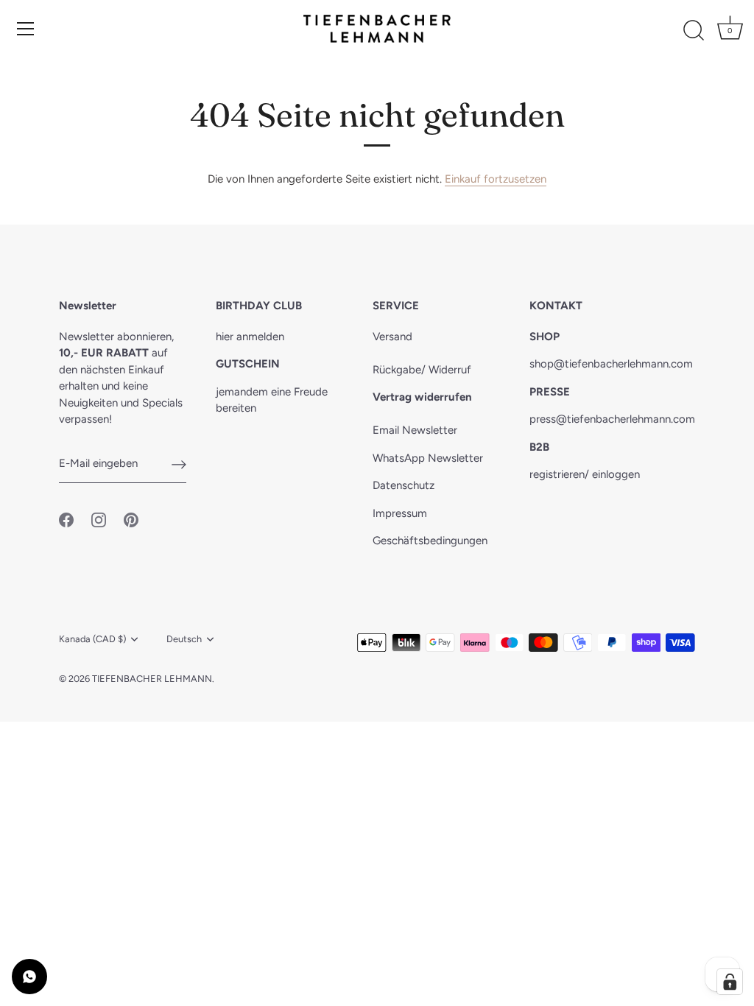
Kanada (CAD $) (92, 638)
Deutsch (184, 638)
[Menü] (26, 29)
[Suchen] (693, 31)
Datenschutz (403, 485)
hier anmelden (250, 336)
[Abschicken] (179, 464)
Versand (392, 336)
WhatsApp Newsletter (428, 458)
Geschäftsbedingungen (430, 540)
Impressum (400, 513)
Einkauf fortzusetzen (495, 179)
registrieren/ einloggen (584, 474)
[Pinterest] (131, 518)
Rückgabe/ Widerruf (422, 369)
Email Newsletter (415, 430)
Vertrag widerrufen (422, 397)
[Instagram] (98, 518)
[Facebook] (66, 518)
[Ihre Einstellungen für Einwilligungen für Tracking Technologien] (729, 981)
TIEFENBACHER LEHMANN (152, 678)
